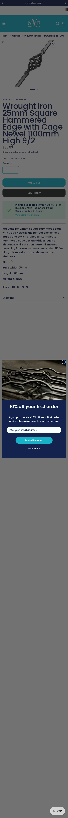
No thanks (34, 448)
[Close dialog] (63, 362)
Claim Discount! (34, 440)
